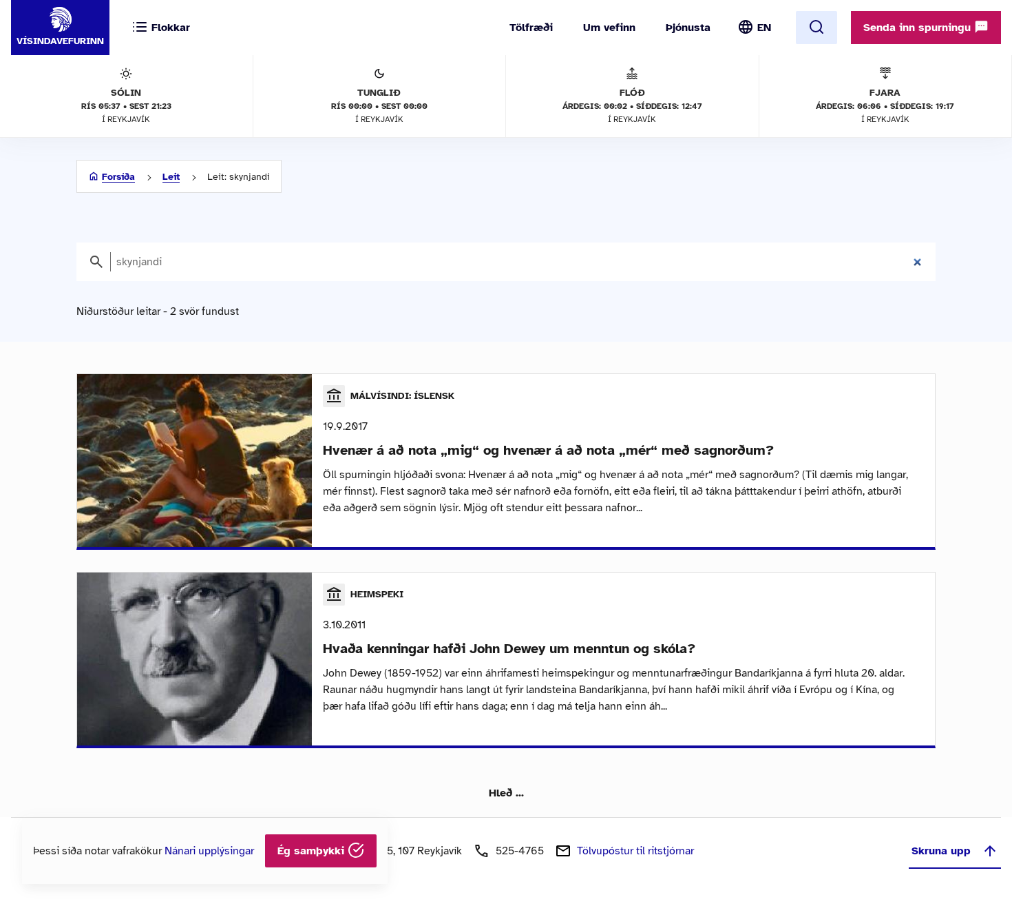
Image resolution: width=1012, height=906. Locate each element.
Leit (171, 177)
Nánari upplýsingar (209, 851)
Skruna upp (941, 851)
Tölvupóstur (635, 851)
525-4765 (520, 851)
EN (764, 27)
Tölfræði (531, 27)
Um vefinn (609, 27)
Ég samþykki (312, 851)
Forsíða (118, 177)
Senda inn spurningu (918, 27)
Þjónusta (688, 27)
